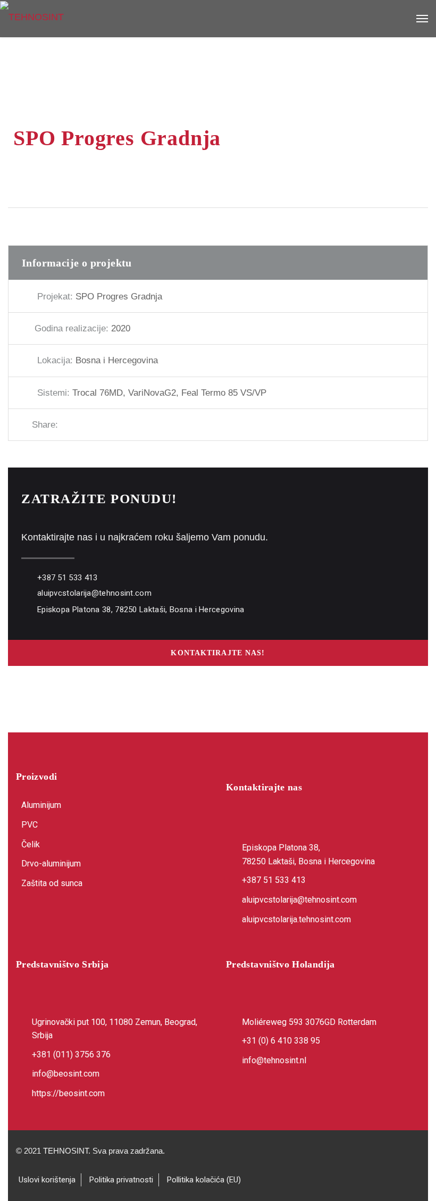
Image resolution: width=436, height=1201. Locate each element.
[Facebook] (67, 424)
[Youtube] (80, 918)
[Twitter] (85, 424)
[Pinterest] (103, 424)
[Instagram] (54, 918)
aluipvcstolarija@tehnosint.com (94, 593)
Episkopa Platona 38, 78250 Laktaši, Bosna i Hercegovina (141, 609)
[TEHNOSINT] (218, 16)
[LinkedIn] (121, 424)
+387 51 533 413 (67, 577)
